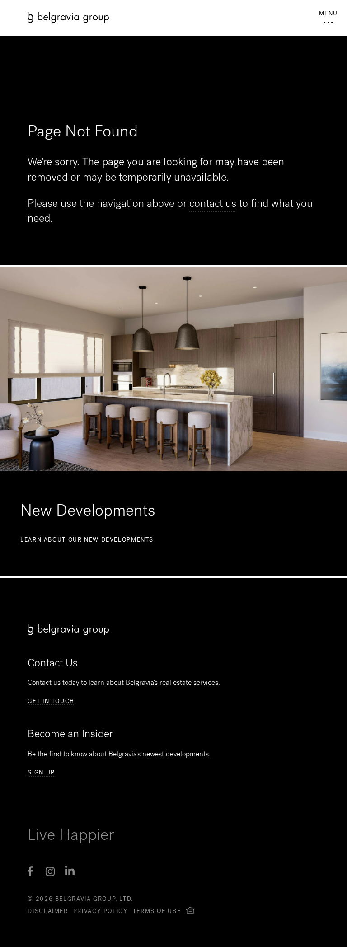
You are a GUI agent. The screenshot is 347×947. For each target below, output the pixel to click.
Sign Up (41, 772)
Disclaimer (48, 911)
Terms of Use (157, 911)
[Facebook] (30, 871)
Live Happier (71, 834)
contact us (212, 203)
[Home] (173, 17)
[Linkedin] (70, 871)
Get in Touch (51, 701)
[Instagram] (50, 871)
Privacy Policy (100, 911)
